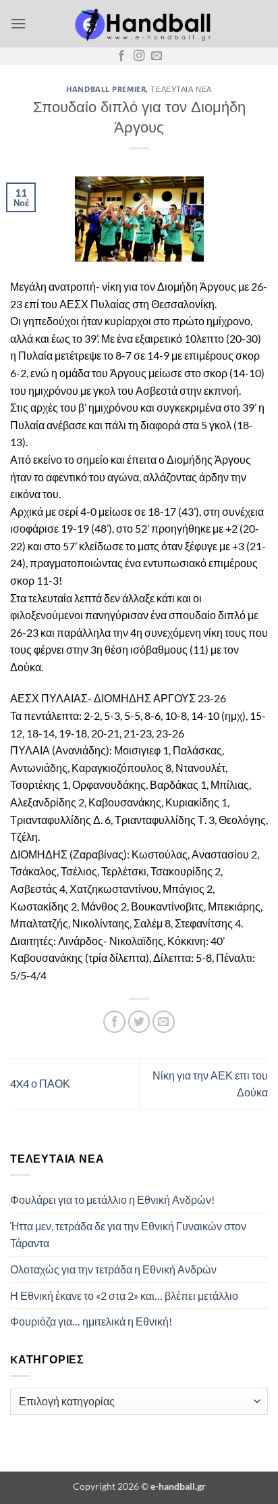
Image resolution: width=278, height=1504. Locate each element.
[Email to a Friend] (163, 1022)
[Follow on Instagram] (139, 56)
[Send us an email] (156, 56)
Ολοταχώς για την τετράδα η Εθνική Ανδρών (113, 1269)
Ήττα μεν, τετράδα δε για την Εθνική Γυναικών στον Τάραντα (128, 1234)
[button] (18, 23)
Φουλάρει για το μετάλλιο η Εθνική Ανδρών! (112, 1199)
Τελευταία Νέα (180, 89)
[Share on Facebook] (114, 1022)
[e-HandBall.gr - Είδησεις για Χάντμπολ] (140, 23)
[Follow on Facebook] (121, 56)
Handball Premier (106, 89)
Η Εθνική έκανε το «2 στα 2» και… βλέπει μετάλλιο (124, 1295)
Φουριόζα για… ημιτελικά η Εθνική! (91, 1321)
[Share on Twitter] (139, 1022)
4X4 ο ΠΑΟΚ (40, 1083)
